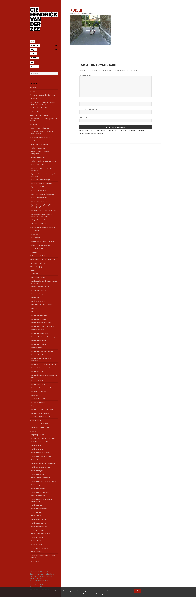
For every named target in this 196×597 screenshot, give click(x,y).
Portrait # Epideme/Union (39, 333)
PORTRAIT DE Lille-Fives (38, 263)
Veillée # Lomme (36, 505)
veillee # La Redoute (38, 496)
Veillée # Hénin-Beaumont (40, 492)
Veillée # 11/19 (36, 445)
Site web (83, 118)
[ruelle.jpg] (115, 30)
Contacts (34, 66)
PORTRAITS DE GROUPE (38, 399)
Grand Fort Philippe (37, 294)
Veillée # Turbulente (37, 544)
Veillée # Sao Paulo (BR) (39, 527)
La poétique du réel (37, 435)
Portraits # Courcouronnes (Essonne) (43, 388)
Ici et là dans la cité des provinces (41, 137)
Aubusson (34, 274)
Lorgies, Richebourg (38, 301)
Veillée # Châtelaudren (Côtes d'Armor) (44, 463)
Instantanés (34, 141)
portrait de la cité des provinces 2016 (42, 259)
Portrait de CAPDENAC (37, 256)
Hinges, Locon (36, 297)
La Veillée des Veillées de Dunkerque (43, 438)
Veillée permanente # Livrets (40, 427)
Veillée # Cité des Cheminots (40, 467)
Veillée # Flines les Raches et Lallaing (43, 481)
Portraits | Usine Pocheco (40, 413)
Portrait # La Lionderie (38, 341)
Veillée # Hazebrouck (38, 489)
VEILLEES (33, 431)
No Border (33, 252)
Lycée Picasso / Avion (38, 190)
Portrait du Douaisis (38, 371)
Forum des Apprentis (38, 402)
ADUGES (33, 91)
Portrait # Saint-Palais (38, 355)
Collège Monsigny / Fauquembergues (43, 161)
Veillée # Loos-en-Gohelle (39, 509)
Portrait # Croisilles (37, 330)
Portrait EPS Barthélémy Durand (42, 381)
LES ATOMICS (34, 231)
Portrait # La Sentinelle (39, 344)
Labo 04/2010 (36, 234)
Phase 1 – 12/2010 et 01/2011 (41, 245)
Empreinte (33, 124)
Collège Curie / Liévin (38, 148)
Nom (82, 101)
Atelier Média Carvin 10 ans (40, 128)
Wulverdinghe (34, 561)
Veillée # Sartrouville (38, 530)
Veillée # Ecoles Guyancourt (40, 478)
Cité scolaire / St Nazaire (39, 144)
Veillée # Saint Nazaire (38, 519)
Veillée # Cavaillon (37, 460)
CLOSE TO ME (34, 111)
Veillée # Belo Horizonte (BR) (41, 456)
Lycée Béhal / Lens (37, 165)
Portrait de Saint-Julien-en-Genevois (43, 368)
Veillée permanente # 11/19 (39, 424)
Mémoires (34, 58)
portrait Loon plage (36, 267)
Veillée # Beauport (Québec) (40, 453)
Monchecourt (35, 312)
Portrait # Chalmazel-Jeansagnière (42, 326)
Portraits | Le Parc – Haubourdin (42, 409)
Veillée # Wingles (36, 552)
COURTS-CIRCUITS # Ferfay (39, 115)
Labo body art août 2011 (38, 223)
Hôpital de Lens (36, 406)
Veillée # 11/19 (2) (37, 449)
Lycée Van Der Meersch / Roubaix (42, 194)
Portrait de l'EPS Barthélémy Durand (43, 364)
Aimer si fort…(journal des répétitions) (42, 95)
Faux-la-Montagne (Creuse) (40, 287)
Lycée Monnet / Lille (38, 187)
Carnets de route (35, 99)
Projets (33, 50)
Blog (32, 41)
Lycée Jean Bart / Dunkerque (40, 180)
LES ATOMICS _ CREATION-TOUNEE (43, 241)
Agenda (33, 54)
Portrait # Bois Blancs (38, 319)
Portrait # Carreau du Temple (41, 323)
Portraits (33, 270)
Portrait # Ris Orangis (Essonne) (42, 351)
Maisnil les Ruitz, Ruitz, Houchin (41, 305)
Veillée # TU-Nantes (38, 541)
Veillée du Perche (35, 420)
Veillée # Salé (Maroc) (38, 523)
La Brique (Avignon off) (37, 220)
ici (111, 594)
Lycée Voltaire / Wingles (39, 198)
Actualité (33, 88)
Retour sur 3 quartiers (38, 391)
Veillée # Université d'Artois (40, 548)
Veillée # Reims (36, 512)
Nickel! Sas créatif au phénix (40, 442)
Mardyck (34, 308)
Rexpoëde (34, 395)
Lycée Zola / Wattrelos (39, 201)
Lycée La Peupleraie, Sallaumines (42, 183)
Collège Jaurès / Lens (38, 157)
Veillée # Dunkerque (38, 474)
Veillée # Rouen (36, 516)
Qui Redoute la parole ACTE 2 (40, 417)
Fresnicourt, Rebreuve (38, 290)
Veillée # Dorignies (37, 471)
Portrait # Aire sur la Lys (39, 315)
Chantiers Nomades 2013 (38, 108)
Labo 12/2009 (36, 238)
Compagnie (34, 46)
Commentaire (85, 75)
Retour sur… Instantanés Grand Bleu (43, 210)
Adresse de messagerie (89, 109)
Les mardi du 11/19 (36, 249)
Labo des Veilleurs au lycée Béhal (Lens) (43, 227)
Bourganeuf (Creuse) (38, 277)
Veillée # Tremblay (37, 537)
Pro (31, 62)
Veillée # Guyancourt (38, 485)
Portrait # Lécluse (37, 348)
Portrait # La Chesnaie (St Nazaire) (43, 337)
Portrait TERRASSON (38, 384)
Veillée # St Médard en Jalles (40, 534)
